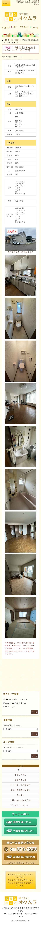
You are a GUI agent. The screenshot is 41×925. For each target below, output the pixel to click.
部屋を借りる (20, 780)
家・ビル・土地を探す (20, 785)
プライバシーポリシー (20, 805)
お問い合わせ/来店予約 (20, 800)
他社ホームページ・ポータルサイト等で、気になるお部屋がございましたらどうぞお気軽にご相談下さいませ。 (20, 879)
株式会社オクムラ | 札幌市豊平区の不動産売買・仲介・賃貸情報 (27, 2)
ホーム (21, 770)
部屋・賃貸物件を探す (20, 790)
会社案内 (20, 795)
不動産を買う (20, 775)
